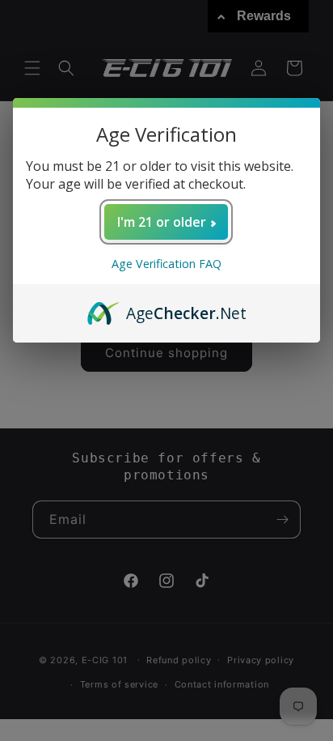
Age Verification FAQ (166, 263)
